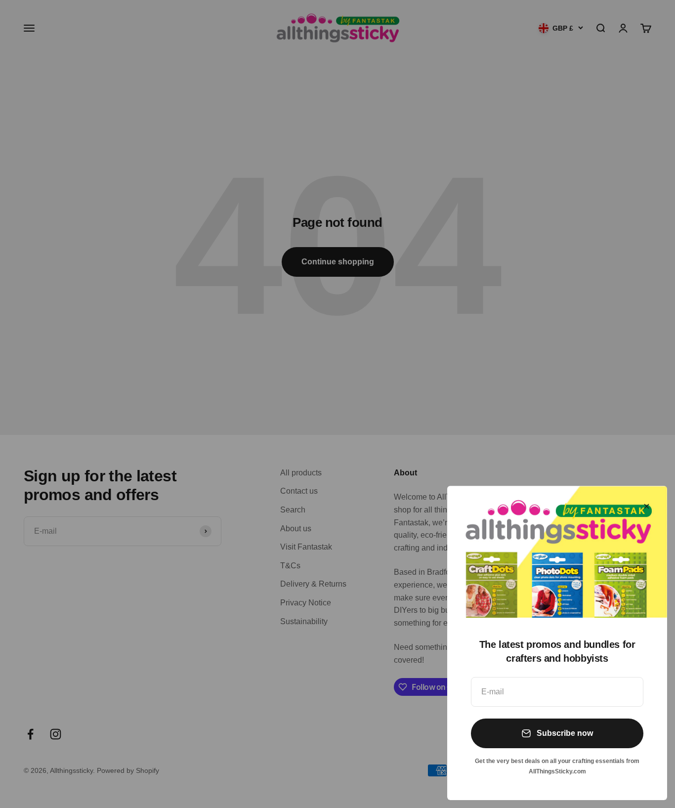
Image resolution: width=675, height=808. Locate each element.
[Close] (646, 506)
